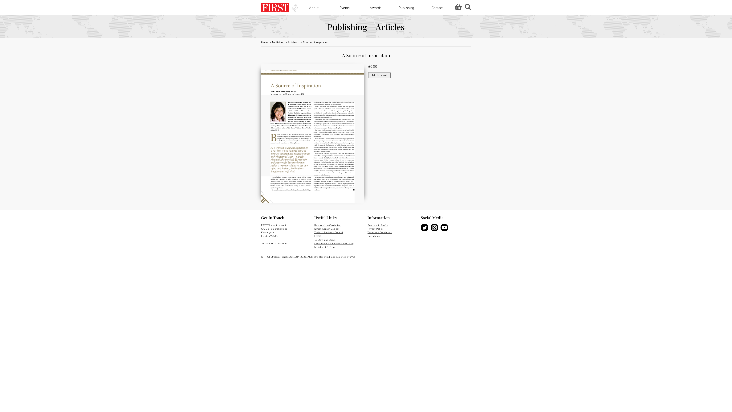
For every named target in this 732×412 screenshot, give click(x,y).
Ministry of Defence (325, 247)
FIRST (275, 7)
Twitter (424, 227)
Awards (375, 8)
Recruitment (374, 236)
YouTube (444, 227)
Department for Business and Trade (333, 243)
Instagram (434, 227)
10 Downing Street (324, 240)
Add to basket (379, 75)
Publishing (406, 8)
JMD (352, 257)
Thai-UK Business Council (328, 232)
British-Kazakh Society (326, 229)
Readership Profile (378, 225)
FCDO (317, 236)
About (314, 8)
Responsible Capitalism (327, 225)
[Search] (468, 8)
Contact (437, 8)
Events (345, 8)
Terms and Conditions (380, 232)
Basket (458, 8)
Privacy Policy (375, 229)
